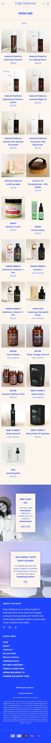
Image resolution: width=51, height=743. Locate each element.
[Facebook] (4, 627)
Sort (24, 23)
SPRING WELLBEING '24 (14, 672)
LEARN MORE (25, 526)
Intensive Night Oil (37, 99)
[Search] (44, 3)
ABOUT (6, 646)
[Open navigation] (3, 3)
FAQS (5, 642)
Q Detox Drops (38, 230)
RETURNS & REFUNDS (13, 665)
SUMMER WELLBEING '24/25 (16, 676)
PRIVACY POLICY (11, 657)
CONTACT (8, 649)
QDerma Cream (13, 226)
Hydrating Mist (13, 473)
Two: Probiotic (13, 354)
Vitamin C (38, 269)
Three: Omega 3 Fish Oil (38, 354)
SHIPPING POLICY (11, 661)
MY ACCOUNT (9, 653)
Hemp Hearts (38, 394)
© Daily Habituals (25, 693)
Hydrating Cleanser (13, 59)
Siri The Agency (33, 698)
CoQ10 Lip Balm (13, 184)
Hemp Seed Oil (13, 433)
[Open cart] (48, 3)
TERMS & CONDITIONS (13, 668)
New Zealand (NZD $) (24, 688)
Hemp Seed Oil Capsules (38, 433)
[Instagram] (10, 627)
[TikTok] (16, 627)
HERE (25, 581)
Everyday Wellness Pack (13, 394)
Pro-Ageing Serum (38, 59)
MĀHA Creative (22, 698)
